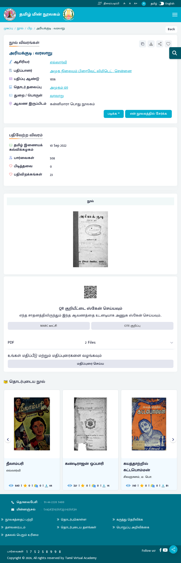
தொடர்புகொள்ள (73, 519)
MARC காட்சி (48, 325)
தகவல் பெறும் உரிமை (22, 534)
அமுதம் (56, 87)
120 (66, 87)
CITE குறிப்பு (132, 325)
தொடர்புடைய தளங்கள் (78, 527)
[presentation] (8, 440)
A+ (135, 4)
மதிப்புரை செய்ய (90, 364)
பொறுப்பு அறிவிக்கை (132, 527)
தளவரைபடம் (15, 527)
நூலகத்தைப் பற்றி (19, 519)
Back (171, 29)
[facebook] (161, 550)
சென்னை (123, 71)
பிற (29, 28)
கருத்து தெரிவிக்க (129, 519)
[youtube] (166, 550)
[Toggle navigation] (174, 14)
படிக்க (112, 114)
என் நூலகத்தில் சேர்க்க (148, 114)
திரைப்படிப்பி (111, 3)
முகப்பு (8, 28)
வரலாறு (57, 96)
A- (124, 4)
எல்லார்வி (58, 62)
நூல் (20, 28)
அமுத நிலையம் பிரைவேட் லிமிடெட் (81, 71)
